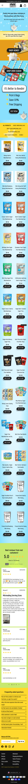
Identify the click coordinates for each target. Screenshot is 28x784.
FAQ (2, 764)
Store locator (4, 761)
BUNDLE (21, 135)
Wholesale (15, 754)
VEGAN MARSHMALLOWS (14, 132)
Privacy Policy (16, 761)
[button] (21, 741)
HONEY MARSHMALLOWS (19, 125)
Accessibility (16, 764)
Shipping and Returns (18, 756)
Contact (3, 754)
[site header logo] (12, 5)
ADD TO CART (7, 164)
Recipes (3, 756)
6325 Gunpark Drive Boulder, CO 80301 (10, 767)
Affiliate (3, 759)
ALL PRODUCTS (7, 125)
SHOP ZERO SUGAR (14, 70)
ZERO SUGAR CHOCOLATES (11, 135)
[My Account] (21, 5)
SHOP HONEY (14, 50)
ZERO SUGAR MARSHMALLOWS (14, 128)
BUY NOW (14, 111)
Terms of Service (17, 759)
